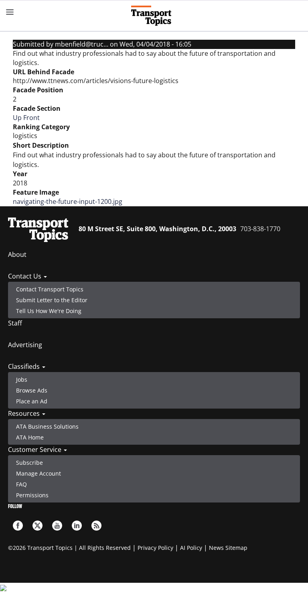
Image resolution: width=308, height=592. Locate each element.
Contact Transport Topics (49, 289)
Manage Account (38, 473)
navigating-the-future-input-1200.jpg (67, 201)
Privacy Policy (155, 547)
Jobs (21, 379)
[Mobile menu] (10, 12)
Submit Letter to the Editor (51, 300)
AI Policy (191, 547)
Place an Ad (31, 401)
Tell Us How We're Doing (48, 311)
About (17, 254)
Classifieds (24, 366)
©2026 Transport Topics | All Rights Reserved (69, 547)
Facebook (18, 526)
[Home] (154, 16)
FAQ (21, 484)
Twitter (37, 526)
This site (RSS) (96, 526)
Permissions (32, 495)
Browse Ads (31, 390)
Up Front (26, 117)
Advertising (25, 344)
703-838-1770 (260, 228)
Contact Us (25, 276)
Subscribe (29, 462)
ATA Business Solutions (47, 426)
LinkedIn (77, 526)
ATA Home (30, 437)
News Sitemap (228, 547)
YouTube (57, 526)
